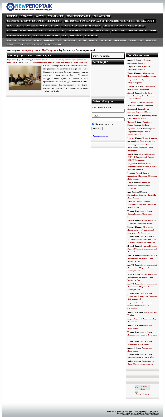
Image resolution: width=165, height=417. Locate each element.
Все (64, 35)
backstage (11, 40)
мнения (82, 40)
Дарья (130, 93)
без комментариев (52, 40)
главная (12, 16)
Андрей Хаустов (134, 319)
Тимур (130, 86)
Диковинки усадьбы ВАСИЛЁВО (141, 357)
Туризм (19, 44)
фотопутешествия (53, 44)
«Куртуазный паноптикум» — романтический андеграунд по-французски (140, 230)
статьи (10, 44)
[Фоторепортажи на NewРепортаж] (35, 10)
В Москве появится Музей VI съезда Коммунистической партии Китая (141, 239)
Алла (129, 183)
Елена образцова (40, 62)
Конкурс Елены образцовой (59, 62)
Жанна (130, 73)
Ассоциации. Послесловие (138, 344)
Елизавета (131, 109)
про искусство (136, 40)
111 (21, 60)
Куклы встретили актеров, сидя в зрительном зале (141, 131)
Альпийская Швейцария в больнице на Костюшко (138, 185)
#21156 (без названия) (18, 35)
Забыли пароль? (100, 136)
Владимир (131, 164)
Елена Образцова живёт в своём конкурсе (29, 55)
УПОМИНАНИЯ (55, 16)
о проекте (26, 16)
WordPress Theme (143, 413)
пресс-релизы (120, 40)
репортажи (151, 40)
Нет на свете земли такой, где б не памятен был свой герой (140, 96)
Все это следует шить (45, 35)
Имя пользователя (101, 107)
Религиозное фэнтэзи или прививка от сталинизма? (139, 306)
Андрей (130, 80)
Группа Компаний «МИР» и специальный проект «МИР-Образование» (141, 157)
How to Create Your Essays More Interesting (33, 26)
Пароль (96, 115)
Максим (130, 138)
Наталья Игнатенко (79, 62)
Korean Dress (145, 414)
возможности (102, 16)
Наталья (131, 122)
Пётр (129, 115)
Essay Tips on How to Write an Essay (124, 26)
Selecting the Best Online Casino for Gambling (34, 21)
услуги (40, 16)
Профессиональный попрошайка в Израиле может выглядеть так (142, 258)
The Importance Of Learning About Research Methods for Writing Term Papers (109, 21)
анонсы (37, 40)
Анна (129, 154)
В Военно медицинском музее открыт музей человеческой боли (141, 166)
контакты (91, 35)
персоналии (105, 40)
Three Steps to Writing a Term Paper (88, 31)
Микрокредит (70, 40)
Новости (93, 40)
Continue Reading (52, 91)
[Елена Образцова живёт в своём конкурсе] (25, 91)
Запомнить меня (104, 124)
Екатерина (131, 102)
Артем (130, 220)
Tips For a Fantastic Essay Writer (81, 26)
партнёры (75, 35)
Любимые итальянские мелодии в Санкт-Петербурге (140, 147)
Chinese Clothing (154, 414)
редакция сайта (134, 129)
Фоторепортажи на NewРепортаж (39, 50)
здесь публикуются (78, 16)
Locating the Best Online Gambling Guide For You (35, 31)
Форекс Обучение (34, 44)
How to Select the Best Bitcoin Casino (134, 31)
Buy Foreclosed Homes (133, 414)
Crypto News (25, 40)
